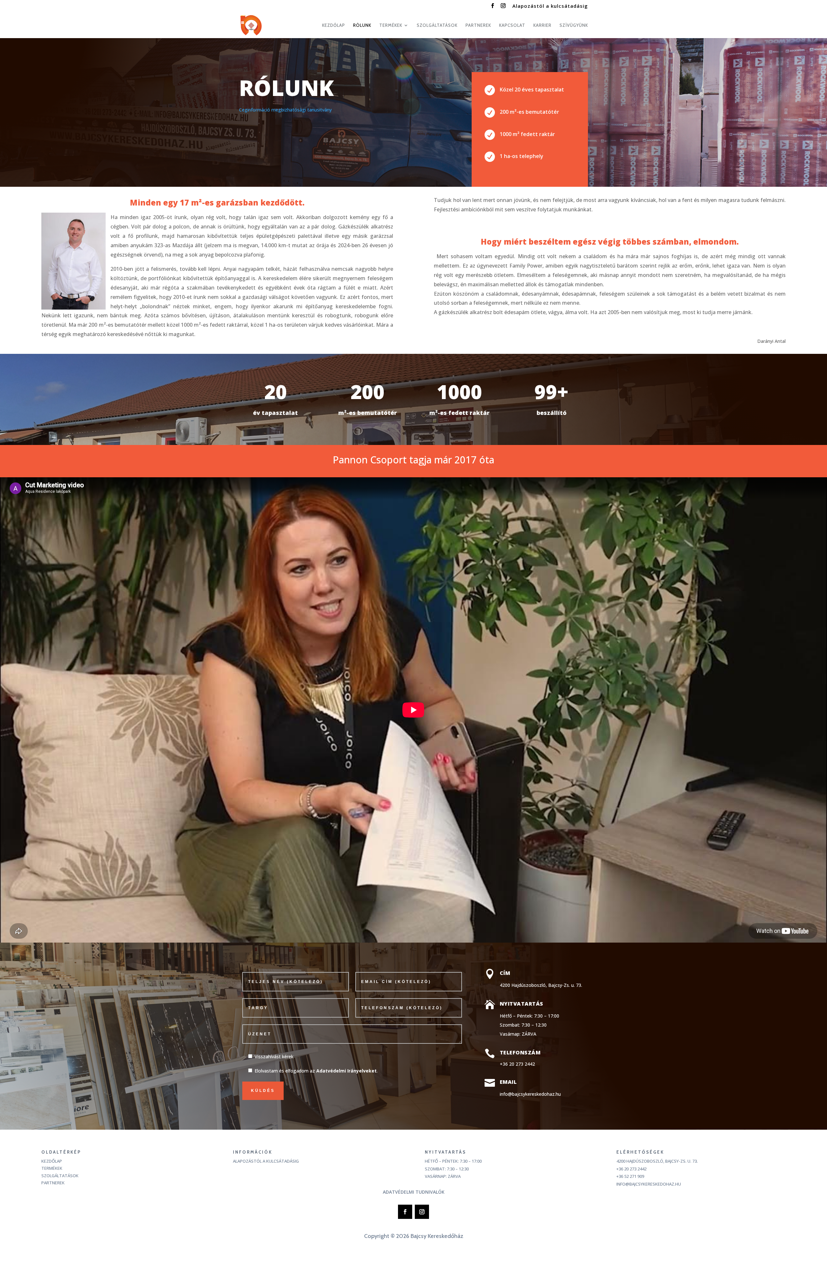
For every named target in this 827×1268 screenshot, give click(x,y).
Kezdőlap (333, 25)
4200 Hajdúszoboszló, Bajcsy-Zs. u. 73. (657, 1161)
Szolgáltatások (437, 25)
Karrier (542, 25)
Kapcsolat (512, 25)
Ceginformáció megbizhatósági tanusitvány (285, 110)
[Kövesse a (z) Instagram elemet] (422, 1212)
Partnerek (478, 25)
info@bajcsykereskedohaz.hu (530, 1094)
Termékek (51, 1169)
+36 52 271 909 (630, 1176)
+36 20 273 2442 (517, 1064)
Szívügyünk (574, 25)
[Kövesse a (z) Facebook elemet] (405, 1212)
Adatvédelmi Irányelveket (346, 1071)
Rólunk (362, 25)
